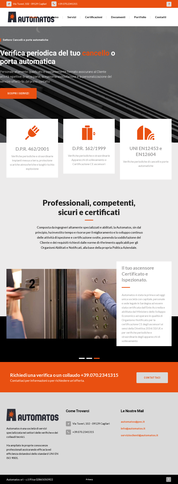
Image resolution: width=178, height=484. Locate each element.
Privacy (89, 479)
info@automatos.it (133, 428)
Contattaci (152, 377)
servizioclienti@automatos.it (139, 435)
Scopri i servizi (18, 93)
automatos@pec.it (133, 421)
